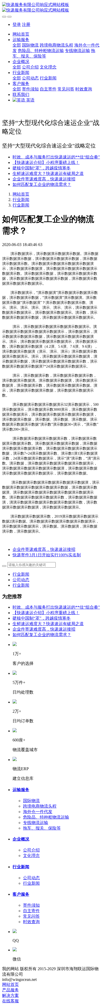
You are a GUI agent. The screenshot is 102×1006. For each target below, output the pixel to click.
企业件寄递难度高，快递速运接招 (44, 179)
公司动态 (21, 580)
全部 (17, 45)
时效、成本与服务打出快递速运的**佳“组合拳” (56, 157)
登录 (17, 24)
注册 (26, 24)
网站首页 (21, 34)
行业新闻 (21, 199)
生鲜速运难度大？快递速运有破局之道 (48, 173)
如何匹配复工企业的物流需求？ (42, 184)
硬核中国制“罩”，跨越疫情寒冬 (42, 168)
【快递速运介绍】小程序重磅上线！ (46, 162)
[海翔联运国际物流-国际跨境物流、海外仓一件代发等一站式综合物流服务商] (51, 7)
